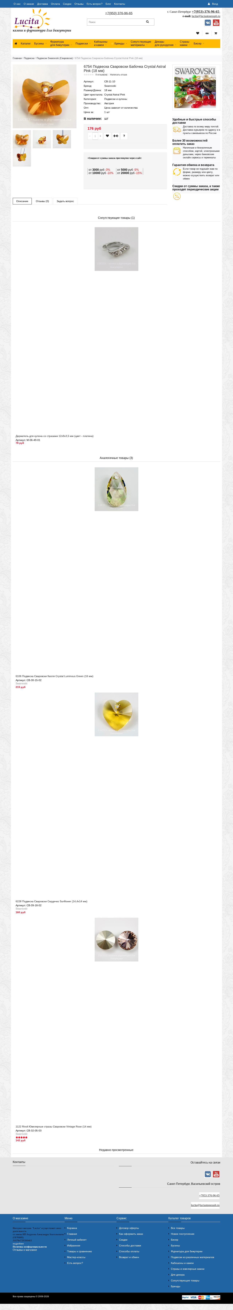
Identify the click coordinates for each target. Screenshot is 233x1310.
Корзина (72, 1228)
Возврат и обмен (129, 1257)
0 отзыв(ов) (101, 75)
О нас (17, 3)
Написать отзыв (118, 75)
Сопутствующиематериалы (141, 43)
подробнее (18, 1243)
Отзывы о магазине (25, 1249)
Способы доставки (130, 1245)
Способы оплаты (129, 1251)
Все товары (178, 1228)
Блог (108, 3)
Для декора (178, 1274)
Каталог (26, 43)
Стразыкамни (184, 43)
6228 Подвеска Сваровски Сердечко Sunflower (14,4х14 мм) (51, 901)
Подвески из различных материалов (192, 1257)
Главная (17, 58)
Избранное (73, 1245)
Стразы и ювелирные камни (187, 1268)
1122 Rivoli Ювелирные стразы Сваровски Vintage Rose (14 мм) (54, 1126)
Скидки (67, 3)
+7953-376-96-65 (209, 1195)
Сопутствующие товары (185, 1280)
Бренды (175, 1286)
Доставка (42, 3)
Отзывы (79, 3)
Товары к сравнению (79, 1251)
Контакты (119, 3)
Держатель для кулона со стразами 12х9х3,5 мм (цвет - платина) (55, 436)
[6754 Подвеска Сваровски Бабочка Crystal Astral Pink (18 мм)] (44, 96)
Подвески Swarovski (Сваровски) (55, 58)
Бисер (197, 43)
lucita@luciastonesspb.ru (206, 16)
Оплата (55, 3)
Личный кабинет (76, 1239)
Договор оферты (129, 1228)
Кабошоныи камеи (100, 43)
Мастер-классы (76, 1257)
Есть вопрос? (94, 3)
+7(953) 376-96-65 (119, 13)
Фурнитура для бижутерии (59, 43)
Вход (215, 3)
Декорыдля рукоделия (164, 43)
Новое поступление (182, 1233)
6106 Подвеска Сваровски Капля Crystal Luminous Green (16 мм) (54, 676)
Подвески (82, 43)
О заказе (29, 3)
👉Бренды (117, 43)
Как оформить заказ (131, 1233)
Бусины (39, 43)
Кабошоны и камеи (182, 1263)
